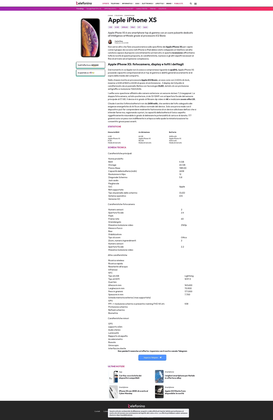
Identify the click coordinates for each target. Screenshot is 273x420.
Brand (169, 3)
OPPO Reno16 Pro (110, 9)
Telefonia (115, 3)
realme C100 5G (141, 9)
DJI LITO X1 (162, 9)
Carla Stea (119, 41)
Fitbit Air (153, 9)
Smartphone (129, 15)
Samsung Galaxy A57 (126, 9)
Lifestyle (159, 3)
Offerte (105, 3)
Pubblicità (178, 3)
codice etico (153, 413)
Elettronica (147, 3)
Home (111, 15)
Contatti (97, 411)
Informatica (127, 3)
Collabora (106, 411)
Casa (137, 3)
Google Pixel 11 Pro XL (94, 9)
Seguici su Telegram (151, 357)
